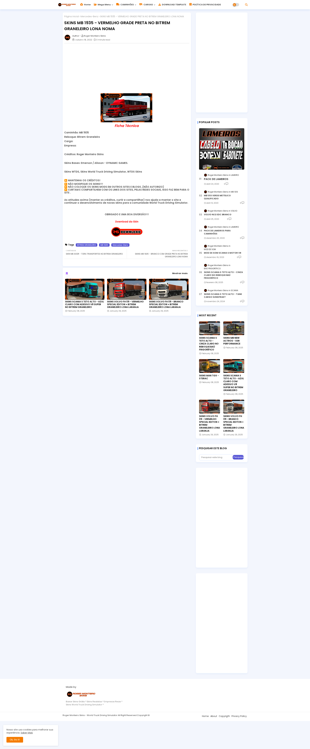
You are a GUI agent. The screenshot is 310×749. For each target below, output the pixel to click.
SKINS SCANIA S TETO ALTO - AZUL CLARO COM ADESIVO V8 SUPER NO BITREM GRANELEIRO (84, 304)
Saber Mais (27, 732)
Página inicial (71, 16)
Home (87, 4)
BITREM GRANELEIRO (86, 245)
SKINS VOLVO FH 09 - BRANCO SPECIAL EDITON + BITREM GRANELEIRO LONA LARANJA (166, 304)
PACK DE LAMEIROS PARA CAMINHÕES (217, 232)
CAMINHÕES (127, 4)
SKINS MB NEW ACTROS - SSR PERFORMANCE (231, 340)
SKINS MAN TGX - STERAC (209, 377)
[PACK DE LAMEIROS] (221, 149)
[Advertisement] (128, 68)
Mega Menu (104, 4)
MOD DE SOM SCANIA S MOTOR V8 (222, 252)
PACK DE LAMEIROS (216, 179)
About (213, 716)
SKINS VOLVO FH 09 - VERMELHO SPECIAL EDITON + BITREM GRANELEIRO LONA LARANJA (125, 304)
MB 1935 (104, 245)
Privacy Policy (239, 716)
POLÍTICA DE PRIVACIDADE (206, 4)
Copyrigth (224, 716)
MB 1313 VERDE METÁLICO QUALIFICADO (217, 197)
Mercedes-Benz (89, 16)
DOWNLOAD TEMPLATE (173, 4)
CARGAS (148, 4)
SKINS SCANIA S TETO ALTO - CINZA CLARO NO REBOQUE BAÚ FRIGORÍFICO (223, 275)
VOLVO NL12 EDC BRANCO (217, 214)
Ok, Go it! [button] (15, 739)
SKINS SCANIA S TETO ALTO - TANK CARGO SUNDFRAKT (223, 296)
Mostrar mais (179, 273)
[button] (246, 4)
